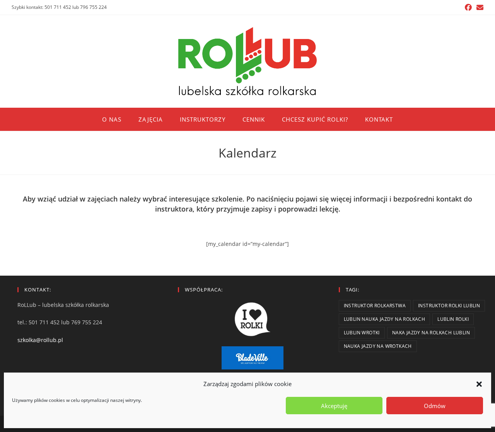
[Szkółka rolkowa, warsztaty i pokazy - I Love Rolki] (252, 319)
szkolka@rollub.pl (40, 340)
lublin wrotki (362, 332)
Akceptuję (334, 406)
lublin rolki (453, 319)
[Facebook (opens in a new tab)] (468, 7)
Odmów (435, 406)
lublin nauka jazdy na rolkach (384, 319)
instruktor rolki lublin (449, 305)
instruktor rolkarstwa (375, 305)
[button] (479, 384)
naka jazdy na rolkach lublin (431, 332)
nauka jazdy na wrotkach (378, 346)
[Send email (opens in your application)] (478, 7)
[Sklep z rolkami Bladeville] (252, 357)
